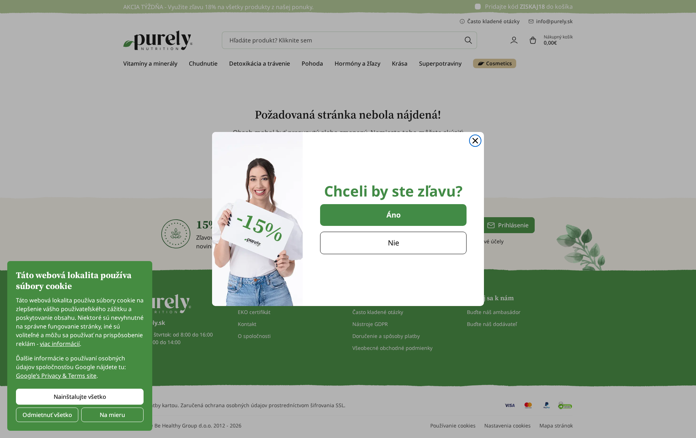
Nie (393, 243)
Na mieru (112, 415)
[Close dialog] (475, 140)
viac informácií (60, 344)
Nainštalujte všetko (80, 397)
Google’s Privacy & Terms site (56, 376)
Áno (393, 215)
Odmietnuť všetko (47, 415)
